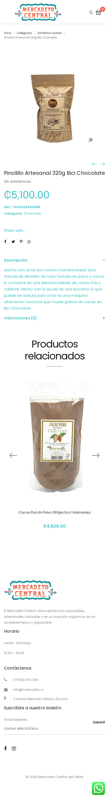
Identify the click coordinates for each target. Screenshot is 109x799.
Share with (13, 230)
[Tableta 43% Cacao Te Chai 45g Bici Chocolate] (94, 164)
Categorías (24, 33)
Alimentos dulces (50, 33)
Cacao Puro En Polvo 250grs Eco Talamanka (54, 512)
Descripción (16, 260)
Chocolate (32, 213)
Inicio (7, 33)
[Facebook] (5, 748)
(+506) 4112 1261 (25, 680)
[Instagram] (14, 748)
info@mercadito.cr (28, 689)
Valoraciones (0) (20, 318)
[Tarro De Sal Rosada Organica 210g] (102, 164)
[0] (98, 12)
